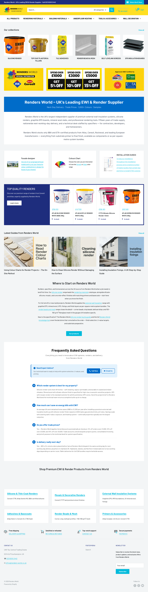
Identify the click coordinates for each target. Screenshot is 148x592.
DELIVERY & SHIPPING (17, 534)
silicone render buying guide (81, 317)
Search (88, 550)
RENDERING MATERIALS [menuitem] (33, 18)
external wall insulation (93, 303)
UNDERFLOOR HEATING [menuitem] (82, 18)
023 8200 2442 (11, 558)
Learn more (14, 203)
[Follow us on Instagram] (138, 585)
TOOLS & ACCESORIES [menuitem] (108, 18)
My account (122, 11)
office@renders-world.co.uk (16, 563)
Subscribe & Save (136, 2)
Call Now (95, 371)
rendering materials (81, 292)
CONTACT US (87, 534)
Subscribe (122, 571)
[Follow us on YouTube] (142, 585)
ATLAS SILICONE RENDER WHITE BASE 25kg (61, 214)
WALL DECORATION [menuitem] (131, 18)
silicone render (57, 292)
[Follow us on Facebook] (135, 585)
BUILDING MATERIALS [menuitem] (58, 18)
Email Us (109, 371)
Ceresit (78, 164)
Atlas (85, 164)
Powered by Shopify (10, 584)
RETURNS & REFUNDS (54, 534)
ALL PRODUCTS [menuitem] (13, 18)
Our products (74, 334)
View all (141, 30)
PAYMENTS (123, 534)
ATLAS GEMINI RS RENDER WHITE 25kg (131, 214)
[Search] (111, 10)
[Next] (143, 204)
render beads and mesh (46, 309)
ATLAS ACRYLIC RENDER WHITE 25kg (84, 214)
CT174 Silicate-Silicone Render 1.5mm (107, 214)
